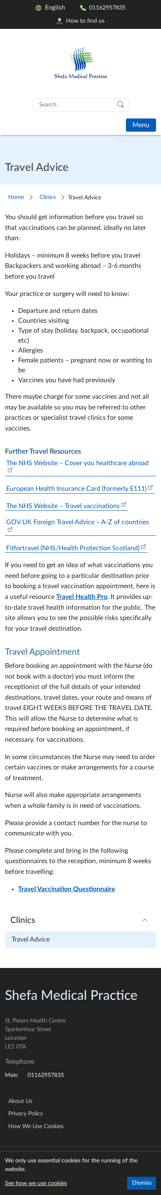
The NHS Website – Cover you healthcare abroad (77, 463)
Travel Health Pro (81, 597)
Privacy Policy (25, 1114)
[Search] (120, 104)
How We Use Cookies (36, 1126)
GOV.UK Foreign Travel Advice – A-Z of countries (77, 522)
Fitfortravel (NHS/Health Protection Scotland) (73, 548)
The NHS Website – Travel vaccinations (63, 506)
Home (16, 197)
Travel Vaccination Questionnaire (66, 889)
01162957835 (107, 8)
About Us (20, 1101)
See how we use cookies (36, 1183)
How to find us (85, 21)
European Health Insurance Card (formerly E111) (76, 488)
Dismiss (142, 1183)
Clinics (48, 197)
